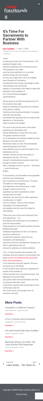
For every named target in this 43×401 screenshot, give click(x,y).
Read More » (9, 314)
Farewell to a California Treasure (20, 307)
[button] (6, 17)
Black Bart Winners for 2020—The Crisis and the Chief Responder (20, 343)
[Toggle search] (39, 4)
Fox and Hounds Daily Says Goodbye (21, 330)
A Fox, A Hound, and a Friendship (20, 319)
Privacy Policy (21, 394)
